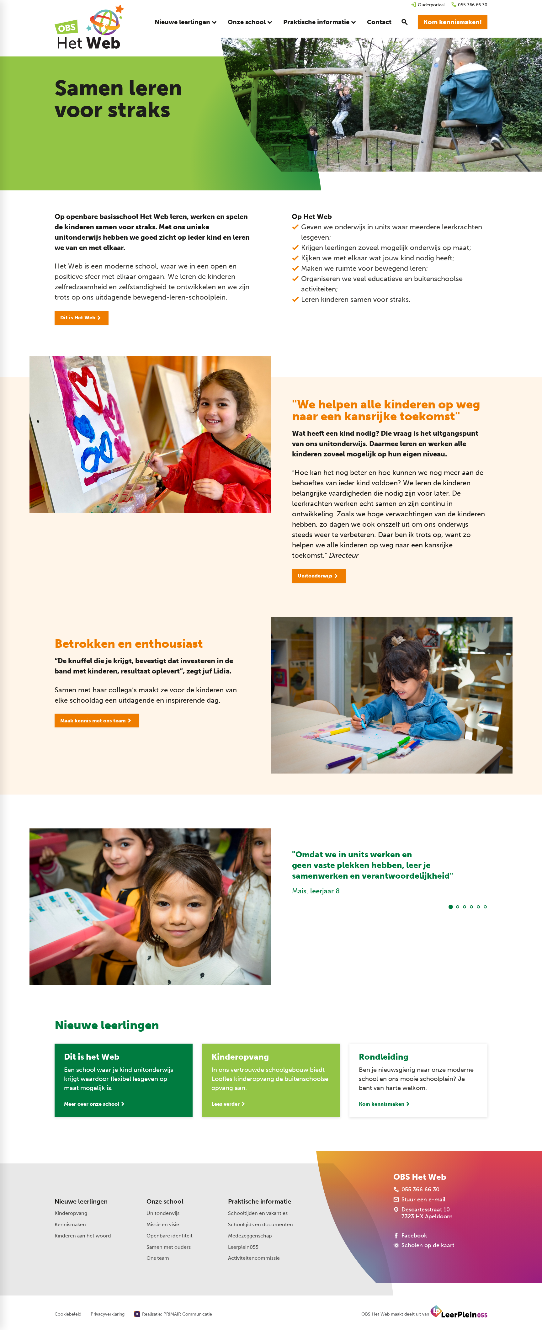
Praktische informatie (259, 1201)
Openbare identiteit (169, 1236)
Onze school (164, 1201)
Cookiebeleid (68, 1314)
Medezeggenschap (250, 1236)
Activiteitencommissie (254, 1258)
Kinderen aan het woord (83, 1236)
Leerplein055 (243, 1247)
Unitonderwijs (162, 1213)
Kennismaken (70, 1224)
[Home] (89, 27)
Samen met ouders (168, 1247)
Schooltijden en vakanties (258, 1213)
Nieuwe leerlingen (81, 1201)
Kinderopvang (71, 1213)
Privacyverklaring (108, 1314)
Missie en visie (162, 1224)
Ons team (157, 1258)
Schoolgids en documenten (260, 1224)
